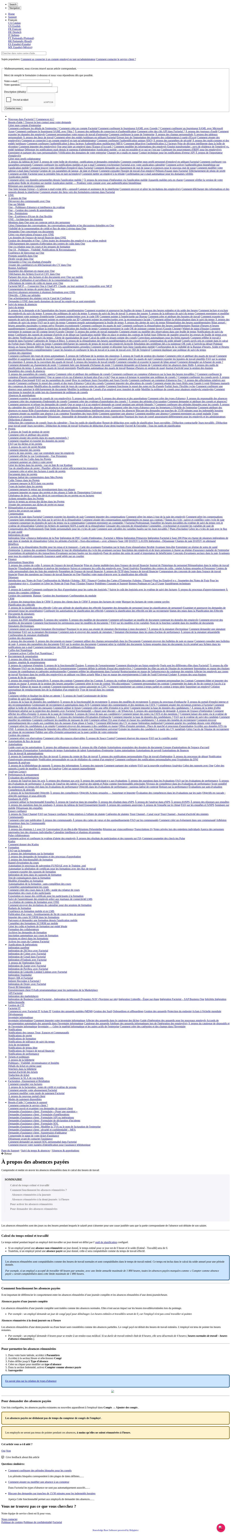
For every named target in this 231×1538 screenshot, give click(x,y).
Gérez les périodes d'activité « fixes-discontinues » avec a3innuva (83, 541)
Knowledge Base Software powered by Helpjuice (115, 1530)
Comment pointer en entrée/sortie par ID (58, 319)
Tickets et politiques (18, 1056)
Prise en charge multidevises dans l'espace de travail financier (116, 565)
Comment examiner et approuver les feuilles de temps (113, 310)
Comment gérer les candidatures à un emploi (31, 726)
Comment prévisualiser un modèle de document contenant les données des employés (153, 619)
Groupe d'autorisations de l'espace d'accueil (186, 747)
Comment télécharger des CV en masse (117, 723)
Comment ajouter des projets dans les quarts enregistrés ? (38, 437)
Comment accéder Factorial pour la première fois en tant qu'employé (44, 173)
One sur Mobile (16, 204)
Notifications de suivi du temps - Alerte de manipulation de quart (54, 337)
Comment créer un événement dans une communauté (187, 820)
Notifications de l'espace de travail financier (31, 1050)
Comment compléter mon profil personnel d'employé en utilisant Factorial (160, 161)
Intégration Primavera (135, 538)
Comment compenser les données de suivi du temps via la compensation (46, 522)
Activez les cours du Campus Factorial (28, 941)
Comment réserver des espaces (132, 738)
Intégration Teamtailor (20, 974)
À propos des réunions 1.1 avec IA (26, 829)
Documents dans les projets (22, 474)
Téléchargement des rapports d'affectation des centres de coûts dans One (46, 243)
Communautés (16, 817)
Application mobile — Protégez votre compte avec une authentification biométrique (96, 183)
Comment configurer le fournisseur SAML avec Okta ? (44, 131)
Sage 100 (123, 541)
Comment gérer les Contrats (88, 680)
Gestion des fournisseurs (56, 595)
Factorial (57, 1522)
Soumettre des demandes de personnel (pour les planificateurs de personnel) (142, 607)
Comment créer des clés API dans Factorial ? (161, 131)
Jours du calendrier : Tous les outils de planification (74, 422)
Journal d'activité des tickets (23, 1072)
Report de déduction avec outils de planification (127, 422)
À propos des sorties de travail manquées (96, 331)
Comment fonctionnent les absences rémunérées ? (38, 1190)
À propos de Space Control (100, 738)
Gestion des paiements (20, 595)
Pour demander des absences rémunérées (33, 1208)
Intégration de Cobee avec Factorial (27, 953)
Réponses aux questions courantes (26, 186)
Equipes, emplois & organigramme (26, 662)
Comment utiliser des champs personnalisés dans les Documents (107, 641)
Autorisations (15, 744)
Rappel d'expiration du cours (23, 862)
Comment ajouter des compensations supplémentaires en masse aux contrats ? (123, 519)
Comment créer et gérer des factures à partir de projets (36, 471)
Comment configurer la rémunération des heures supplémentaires (156, 325)
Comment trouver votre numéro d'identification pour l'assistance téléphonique (49, 1144)
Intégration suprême (18, 947)
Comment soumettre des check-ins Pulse (163, 838)
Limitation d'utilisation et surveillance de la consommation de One (43, 280)
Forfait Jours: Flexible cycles (180, 386)
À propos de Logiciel (19, 589)
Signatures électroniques (21, 626)
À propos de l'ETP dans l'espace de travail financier (131, 571)
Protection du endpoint (179, 1011)
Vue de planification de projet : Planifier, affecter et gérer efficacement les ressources (53, 468)
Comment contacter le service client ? (116, 59)
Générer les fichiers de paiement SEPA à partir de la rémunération (70, 525)
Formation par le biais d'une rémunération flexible (128, 547)
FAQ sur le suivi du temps (51, 322)
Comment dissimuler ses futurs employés (137, 665)
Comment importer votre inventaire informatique (59, 1020)
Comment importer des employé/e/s (37, 146)
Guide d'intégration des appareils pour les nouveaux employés (173, 1020)
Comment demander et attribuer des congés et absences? (197, 401)
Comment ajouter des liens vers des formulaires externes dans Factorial (77, 192)
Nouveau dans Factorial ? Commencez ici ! (31, 119)
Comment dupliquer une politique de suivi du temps (178, 349)
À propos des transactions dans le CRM (29, 601)
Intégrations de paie (18, 535)
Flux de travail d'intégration (157, 756)
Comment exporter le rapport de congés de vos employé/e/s (39, 398)
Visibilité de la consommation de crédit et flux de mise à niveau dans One (47, 228)
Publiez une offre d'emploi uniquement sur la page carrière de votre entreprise (76, 732)
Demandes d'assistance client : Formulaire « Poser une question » (42, 1111)
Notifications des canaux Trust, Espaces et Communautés (38, 1032)
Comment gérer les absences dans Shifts (172, 365)
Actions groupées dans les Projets (26, 498)
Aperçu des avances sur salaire (24, 510)
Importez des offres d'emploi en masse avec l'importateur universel (82, 729)
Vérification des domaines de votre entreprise (82, 152)
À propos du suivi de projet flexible (27, 447)
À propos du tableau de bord (23, 161)
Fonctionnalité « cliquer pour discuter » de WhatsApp (104, 710)
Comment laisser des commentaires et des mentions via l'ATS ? (123, 704)
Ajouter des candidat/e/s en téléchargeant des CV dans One (39, 264)
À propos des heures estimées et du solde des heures (170, 310)
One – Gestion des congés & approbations (30, 210)
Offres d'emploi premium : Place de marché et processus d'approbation (156, 726)
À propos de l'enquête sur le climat (161, 805)
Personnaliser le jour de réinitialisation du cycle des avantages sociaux (84, 550)
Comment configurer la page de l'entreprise (132, 134)
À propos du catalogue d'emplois (25, 665)
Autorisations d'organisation (23, 750)
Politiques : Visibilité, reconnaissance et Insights (33, 1062)
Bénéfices (13, 544)
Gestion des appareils (155, 1011)
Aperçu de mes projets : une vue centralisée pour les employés (41, 453)
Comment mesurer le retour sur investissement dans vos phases (41, 489)
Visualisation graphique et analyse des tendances (44, 568)
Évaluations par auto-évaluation (205, 786)
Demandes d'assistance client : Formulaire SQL (33, 1123)
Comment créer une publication (25, 820)
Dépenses (13, 577)
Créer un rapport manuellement (78, 768)
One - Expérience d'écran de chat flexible (30, 216)
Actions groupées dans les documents (163, 644)
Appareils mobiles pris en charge (165, 180)
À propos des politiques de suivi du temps (65, 313)
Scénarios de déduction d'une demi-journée (101, 425)
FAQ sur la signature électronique (40, 632)
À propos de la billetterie (21, 1059)
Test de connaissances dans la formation (29, 877)
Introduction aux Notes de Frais (25, 580)
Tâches (12, 692)
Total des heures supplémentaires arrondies (67, 346)
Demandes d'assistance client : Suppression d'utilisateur (37, 1132)
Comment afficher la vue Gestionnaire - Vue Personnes (37, 456)
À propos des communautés (57, 820)
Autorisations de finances (175, 750)
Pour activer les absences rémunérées (31, 1204)
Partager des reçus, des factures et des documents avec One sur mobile (45, 277)
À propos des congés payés (86, 398)
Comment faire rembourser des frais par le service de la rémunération (44, 519)
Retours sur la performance (173, 786)
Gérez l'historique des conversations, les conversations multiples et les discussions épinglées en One (61, 225)
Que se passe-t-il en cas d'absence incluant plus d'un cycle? (78, 377)
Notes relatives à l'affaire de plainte (86, 814)
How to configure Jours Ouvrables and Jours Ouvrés (100, 380)
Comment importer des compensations (105, 516)
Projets (11, 428)
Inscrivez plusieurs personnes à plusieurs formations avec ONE (41, 292)
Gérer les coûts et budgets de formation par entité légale (37, 926)
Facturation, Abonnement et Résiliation (29, 1081)
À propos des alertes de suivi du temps (144, 322)
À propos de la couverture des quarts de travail (48, 362)
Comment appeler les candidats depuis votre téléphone (192, 723)
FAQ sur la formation (19, 850)
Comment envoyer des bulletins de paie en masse (167, 641)
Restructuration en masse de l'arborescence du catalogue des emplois (156, 671)
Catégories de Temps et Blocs (49, 340)
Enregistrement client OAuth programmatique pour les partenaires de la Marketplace (53, 990)
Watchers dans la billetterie (22, 1069)
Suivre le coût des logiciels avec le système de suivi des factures (143, 589)
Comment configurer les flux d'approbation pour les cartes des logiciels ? (70, 589)
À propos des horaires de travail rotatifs (94, 362)
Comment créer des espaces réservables (64, 738)
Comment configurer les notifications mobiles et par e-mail (63, 164)
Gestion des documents (20, 638)
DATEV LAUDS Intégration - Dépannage (152, 541)
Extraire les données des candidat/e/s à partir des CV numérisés (152, 729)
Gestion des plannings (20, 352)
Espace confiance (17, 811)
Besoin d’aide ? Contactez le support (27, 1102)
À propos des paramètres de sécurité (172, 140)
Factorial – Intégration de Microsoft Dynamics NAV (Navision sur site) (80, 999)
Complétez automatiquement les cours (28, 886)
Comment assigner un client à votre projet (30, 462)
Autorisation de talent (74, 750)
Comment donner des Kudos (23, 844)
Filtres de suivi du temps (38, 343)
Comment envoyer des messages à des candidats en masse (87, 726)
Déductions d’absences (20, 419)
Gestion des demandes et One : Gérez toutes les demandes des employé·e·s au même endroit (57, 240)
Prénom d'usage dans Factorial (171, 170)
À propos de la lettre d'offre (206, 707)
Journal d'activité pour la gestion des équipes (189, 368)
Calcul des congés (94, 383)
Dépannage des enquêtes (29, 808)
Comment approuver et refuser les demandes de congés (37, 404)
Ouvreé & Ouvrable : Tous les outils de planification (153, 425)
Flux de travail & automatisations (25, 753)
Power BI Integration (19, 987)
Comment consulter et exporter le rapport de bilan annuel (146, 362)
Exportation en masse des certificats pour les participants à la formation (45, 896)
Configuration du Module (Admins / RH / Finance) (69, 580)
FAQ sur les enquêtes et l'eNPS (197, 805)
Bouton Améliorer (17, 268)
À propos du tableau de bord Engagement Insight (79, 805)
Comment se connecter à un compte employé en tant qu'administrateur (58, 59)
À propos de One (17, 198)
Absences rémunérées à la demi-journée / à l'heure (40, 1199)
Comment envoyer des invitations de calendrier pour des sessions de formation (49, 905)
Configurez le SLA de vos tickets (25, 1078)
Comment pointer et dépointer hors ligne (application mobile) (123, 346)
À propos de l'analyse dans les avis (26, 780)
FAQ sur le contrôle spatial (163, 738)
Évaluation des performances (23, 777)
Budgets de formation (19, 908)
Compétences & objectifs (21, 789)
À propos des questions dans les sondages (30, 805)
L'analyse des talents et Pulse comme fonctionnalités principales (111, 783)
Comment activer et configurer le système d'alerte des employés (42, 838)
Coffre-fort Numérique (20, 650)
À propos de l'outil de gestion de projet (28, 431)
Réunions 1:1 (15, 826)
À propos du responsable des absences (206, 398)
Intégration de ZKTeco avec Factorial (28, 950)
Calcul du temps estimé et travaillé (29, 1185)
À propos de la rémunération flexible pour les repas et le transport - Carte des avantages (54, 547)
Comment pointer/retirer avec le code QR (77, 316)
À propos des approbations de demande (155, 710)
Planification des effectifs (21, 604)
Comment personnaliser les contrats (150, 683)
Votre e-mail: (11, 81)
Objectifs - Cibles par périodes (24, 295)
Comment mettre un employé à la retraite (103, 173)
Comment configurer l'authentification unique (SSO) (125, 140)
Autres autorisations (124, 750)
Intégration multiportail (150, 723)
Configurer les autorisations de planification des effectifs (73, 610)
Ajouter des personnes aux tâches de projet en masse (36, 504)
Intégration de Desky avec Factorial (27, 984)
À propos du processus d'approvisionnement (201, 589)
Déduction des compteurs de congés (27, 422)
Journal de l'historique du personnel (169, 565)
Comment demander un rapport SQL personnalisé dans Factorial (42, 1141)
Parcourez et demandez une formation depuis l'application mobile (42, 920)
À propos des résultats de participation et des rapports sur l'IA (108, 838)
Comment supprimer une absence (116, 413)
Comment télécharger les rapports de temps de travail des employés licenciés (92, 343)
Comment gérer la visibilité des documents (119, 644)
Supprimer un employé (198, 686)
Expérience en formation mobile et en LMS (31, 911)
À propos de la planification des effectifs (29, 607)
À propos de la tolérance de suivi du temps (171, 313)
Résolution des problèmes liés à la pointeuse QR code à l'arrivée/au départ (173, 343)
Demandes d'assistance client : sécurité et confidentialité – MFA (42, 1129)
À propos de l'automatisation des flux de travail (33, 756)
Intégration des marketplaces (23, 996)
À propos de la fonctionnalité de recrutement (83, 701)
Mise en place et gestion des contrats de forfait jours (128, 334)
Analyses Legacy (17, 771)
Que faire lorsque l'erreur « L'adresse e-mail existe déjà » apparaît (43, 189)
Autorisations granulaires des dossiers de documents (135, 747)
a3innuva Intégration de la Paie (42, 538)
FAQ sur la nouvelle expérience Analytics (160, 765)
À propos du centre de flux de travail (78, 756)
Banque (37, 595)
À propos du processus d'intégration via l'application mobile (116, 180)
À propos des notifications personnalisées (121, 756)
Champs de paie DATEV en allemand (195, 541)
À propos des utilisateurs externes (61, 747)
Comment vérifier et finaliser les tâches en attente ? (35, 695)
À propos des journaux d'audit (201, 131)
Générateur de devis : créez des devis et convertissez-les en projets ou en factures (51, 495)
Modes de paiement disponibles (25, 1099)
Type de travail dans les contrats (97, 689)
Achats (12, 586)
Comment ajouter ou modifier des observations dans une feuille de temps (157, 331)
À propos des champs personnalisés (174, 134)
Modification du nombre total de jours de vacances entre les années (69, 386)
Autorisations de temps (50, 750)
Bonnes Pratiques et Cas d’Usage (146, 583)
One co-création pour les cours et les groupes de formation (39, 246)
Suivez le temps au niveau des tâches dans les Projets (36, 501)
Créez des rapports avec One (198, 765)
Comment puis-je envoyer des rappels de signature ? (86, 632)
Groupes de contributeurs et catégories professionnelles (37, 671)
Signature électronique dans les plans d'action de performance (147, 632)
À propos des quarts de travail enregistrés (54, 368)
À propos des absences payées (95, 407)
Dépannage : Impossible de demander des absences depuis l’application (86, 416)
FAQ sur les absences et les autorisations (56, 407)
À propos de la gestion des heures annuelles (50, 683)
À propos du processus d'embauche (168, 701)
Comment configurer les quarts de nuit (100, 325)
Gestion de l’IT (16, 1005)
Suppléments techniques (178, 583)
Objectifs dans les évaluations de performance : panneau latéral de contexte (118, 786)
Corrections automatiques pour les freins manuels (163, 337)
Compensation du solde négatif (164, 340)
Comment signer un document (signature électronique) (37, 629)
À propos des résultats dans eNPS (116, 802)
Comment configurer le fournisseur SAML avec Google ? (128, 128)
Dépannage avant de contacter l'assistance (30, 1138)
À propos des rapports (91, 765)
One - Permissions (18, 213)
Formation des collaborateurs (23, 929)
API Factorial (15, 993)
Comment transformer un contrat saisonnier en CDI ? (79, 686)
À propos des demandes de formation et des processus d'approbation (44, 856)
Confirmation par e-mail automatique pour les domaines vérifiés (159, 173)
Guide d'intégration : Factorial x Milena (102, 538)
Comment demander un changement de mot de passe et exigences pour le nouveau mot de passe (145, 167)
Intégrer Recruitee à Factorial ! (24, 981)
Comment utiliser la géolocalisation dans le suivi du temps (184, 319)
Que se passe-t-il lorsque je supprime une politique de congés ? (144, 377)
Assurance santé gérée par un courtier (64, 556)
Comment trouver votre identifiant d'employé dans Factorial (61, 167)
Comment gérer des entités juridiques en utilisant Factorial (85, 137)
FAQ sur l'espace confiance (52, 814)
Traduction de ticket (18, 1075)
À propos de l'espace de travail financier (62, 565)
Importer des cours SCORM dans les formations (33, 917)
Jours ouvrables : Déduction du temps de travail (52, 425)
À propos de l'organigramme (100, 665)
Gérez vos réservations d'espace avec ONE (31, 234)
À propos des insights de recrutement (176, 720)
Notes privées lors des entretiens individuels (176, 829)
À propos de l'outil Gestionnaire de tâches (85, 695)
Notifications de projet (20, 1035)
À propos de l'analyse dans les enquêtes (76, 802)
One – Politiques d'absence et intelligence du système (36, 207)
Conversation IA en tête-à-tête (62, 829)
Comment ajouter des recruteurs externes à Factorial (185, 704)
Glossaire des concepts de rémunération (127, 525)
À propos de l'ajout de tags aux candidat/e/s (98, 714)
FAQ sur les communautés (144, 820)
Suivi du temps (16, 307)
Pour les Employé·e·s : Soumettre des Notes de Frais (181, 580)
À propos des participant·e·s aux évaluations (103, 780)
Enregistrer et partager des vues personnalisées (32, 152)
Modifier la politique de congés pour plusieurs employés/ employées (177, 389)
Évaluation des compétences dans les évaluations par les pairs (169, 792)
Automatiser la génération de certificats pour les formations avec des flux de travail (52, 868)
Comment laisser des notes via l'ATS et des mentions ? (150, 714)
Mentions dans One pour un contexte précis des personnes (39, 222)
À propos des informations (65, 765)
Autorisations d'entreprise (100, 750)
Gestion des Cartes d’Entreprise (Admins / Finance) (125, 580)
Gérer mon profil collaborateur (24, 158)
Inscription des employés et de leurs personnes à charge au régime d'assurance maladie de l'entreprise (175, 550)
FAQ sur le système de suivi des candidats (196, 717)
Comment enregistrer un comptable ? (105, 522)
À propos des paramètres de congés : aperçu (31, 374)
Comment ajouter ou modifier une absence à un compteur (38, 413)
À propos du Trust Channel (22, 814)
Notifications (15, 1029)
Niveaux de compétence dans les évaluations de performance (178, 783)
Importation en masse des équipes (211, 668)
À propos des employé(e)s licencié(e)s (28, 680)
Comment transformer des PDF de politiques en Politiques (64, 647)
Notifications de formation (22, 1038)
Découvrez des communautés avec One (29, 201)
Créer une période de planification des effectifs (76, 607)
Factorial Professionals (137, 522)
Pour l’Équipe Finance (82, 583)
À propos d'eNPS (180, 802)
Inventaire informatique (20, 1017)
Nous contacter (9, 1519)
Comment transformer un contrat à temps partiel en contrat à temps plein (146, 686)
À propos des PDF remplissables (25, 619)
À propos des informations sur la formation (31, 853)
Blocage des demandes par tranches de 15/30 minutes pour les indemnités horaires (179, 410)
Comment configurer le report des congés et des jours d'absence (50, 383)
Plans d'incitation (179, 528)
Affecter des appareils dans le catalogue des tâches (112, 1020)
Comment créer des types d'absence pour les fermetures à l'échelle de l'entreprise (154, 407)
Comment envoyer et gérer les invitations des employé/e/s (150, 189)
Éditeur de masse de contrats (35, 686)
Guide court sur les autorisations (25, 747)
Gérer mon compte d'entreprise (24, 125)
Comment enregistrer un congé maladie (190, 413)
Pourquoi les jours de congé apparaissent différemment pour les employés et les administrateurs (174, 416)
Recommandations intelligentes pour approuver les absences (103, 410)
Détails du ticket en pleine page (24, 1065)
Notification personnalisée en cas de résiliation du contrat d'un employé (76, 759)
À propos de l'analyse (49, 768)
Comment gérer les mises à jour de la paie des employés (155, 516)
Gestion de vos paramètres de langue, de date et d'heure (68, 170)
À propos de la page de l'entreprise (55, 714)
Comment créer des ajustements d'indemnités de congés (37, 401)
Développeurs (15, 1014)
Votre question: (12, 84)
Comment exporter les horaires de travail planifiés (178, 359)
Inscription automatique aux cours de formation (33, 935)
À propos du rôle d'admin (93, 747)
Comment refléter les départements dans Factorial (93, 671)
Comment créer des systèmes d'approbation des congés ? (98, 401)
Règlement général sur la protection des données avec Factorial (41, 710)
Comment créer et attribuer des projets (28, 434)
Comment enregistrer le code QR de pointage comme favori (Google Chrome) (140, 328)
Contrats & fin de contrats (22, 677)
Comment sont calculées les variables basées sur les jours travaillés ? (133, 528)
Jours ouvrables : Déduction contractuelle (176, 422)
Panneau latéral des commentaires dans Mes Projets (35, 477)
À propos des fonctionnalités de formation (30, 859)
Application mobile (18, 176)
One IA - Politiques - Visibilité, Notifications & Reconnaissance (42, 249)
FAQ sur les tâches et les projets (25, 443)
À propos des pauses (137, 313)
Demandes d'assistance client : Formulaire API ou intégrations (41, 1117)
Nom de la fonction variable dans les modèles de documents (182, 623)
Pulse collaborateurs (18, 835)
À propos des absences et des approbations (124, 398)
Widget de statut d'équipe (196, 328)
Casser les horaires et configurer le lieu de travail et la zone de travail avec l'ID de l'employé (101, 349)
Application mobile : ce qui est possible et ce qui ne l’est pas (128, 149)
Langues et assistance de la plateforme (98, 189)
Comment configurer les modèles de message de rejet (60, 720)
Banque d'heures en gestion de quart (145, 368)
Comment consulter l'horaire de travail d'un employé (127, 170)
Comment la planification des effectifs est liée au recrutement (136, 610)
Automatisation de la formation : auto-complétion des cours (39, 883)
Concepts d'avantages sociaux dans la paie (195, 553)
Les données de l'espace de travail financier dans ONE (37, 237)
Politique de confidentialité (38, 1522)
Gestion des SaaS (103, 1011)
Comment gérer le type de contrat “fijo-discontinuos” (103, 683)
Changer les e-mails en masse (122, 152)
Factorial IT (14, 1008)
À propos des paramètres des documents (37, 644)
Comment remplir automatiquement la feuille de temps (95, 322)
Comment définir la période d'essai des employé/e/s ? (105, 668)
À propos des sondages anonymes (124, 805)
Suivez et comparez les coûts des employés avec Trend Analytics (104, 568)
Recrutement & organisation (23, 656)
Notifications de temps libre (22, 1047)
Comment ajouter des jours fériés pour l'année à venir (181, 383)
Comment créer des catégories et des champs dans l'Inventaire (153, 1026)
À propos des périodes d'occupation (148, 401)
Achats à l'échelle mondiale (206, 1011)
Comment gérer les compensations (204, 516)
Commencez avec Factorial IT (24, 1011)
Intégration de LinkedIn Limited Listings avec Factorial (37, 971)
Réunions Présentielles (90, 829)
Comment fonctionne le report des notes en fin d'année (135, 386)
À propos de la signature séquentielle (200, 632)
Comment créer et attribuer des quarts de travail (190, 355)
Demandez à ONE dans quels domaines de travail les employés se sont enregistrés (51, 301)
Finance (12, 559)
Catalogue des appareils (96, 1023)
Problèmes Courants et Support (111, 583)
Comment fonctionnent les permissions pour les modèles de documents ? (71, 623)
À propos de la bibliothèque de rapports (29, 765)
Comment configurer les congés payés (198, 377)
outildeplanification (106, 1242)
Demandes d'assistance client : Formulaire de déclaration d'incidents (44, 1120)
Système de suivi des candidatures (26, 698)
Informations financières (21, 562)
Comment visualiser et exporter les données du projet (36, 440)
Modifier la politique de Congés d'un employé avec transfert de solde (104, 389)
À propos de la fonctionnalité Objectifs (28, 792)
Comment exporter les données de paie (63, 516)
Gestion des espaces (18, 735)
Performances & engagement (23, 774)
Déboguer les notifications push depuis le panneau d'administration (60, 149)
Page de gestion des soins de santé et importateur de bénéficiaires (137, 553)
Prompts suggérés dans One (23, 255)
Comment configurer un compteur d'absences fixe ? (156, 380)
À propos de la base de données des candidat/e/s (33, 701)
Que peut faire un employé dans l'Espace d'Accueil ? (85, 146)
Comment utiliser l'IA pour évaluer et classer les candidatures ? (122, 720)
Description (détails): (15, 91)
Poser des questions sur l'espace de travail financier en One (49, 574)
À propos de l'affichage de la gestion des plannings (92, 355)
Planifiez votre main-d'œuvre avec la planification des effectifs (114, 574)
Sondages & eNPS (18, 798)
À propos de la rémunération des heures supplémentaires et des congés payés (106, 340)
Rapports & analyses (19, 762)
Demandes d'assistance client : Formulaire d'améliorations (38, 1114)
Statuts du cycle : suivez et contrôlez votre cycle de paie (194, 519)
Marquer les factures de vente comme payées (145, 601)
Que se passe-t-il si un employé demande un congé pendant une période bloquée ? (111, 404)
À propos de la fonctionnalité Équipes (64, 665)
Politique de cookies (12, 1522)
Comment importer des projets (24, 450)
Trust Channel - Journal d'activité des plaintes (184, 814)
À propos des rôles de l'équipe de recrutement (32, 659)
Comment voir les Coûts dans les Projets (29, 459)
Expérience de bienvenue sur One (26, 252)
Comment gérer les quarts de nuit (134, 359)
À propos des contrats (61, 680)
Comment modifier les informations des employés (140, 146)
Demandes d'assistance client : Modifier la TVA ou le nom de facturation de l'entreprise (54, 1126)
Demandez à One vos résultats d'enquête (29, 261)
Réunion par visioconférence (118, 829)
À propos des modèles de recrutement (128, 701)
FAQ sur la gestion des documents (78, 644)
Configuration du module (82, 595)
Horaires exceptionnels (67, 325)
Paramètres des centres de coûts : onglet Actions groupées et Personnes (177, 568)
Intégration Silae (17, 538)
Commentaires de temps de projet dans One (31, 289)
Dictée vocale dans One (20, 258)
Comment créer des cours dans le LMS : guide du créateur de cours (44, 890)
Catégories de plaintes (117, 814)
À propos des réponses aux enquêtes (209, 802)
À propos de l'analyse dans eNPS (152, 802)
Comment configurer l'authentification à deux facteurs (55, 143)
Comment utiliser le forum (67, 707)
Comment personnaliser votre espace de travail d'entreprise (77, 134)
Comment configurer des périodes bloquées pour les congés (187, 404)
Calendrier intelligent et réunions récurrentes (76, 832)
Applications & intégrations (22, 944)
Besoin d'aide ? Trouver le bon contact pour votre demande (39, 122)
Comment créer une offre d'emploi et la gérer (105, 707)
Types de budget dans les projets (25, 486)
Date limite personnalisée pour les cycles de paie (70, 528)
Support (12, 17)
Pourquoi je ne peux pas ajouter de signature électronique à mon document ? (107, 629)
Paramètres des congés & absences (26, 371)
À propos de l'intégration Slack (24, 962)
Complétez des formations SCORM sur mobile (33, 923)
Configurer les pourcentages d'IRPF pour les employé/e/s (191, 149)
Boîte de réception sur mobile (36, 183)
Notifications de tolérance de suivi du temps (31, 1041)
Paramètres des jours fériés (84, 413)
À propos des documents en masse (53, 641)
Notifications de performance (23, 1053)
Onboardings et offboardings (128, 1011)
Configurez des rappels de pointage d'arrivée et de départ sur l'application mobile (58, 334)
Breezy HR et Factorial (20, 978)
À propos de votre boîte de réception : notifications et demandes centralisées (79, 161)
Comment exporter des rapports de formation (32, 871)
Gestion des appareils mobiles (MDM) (72, 1011)
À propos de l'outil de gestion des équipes (142, 355)
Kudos (11, 841)
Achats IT (46, 1011)
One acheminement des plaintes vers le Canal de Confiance (39, 298)
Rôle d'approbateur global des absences (50, 410)
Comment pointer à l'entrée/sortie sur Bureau (123, 316)
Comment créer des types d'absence (167, 398)
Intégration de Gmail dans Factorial (27, 956)
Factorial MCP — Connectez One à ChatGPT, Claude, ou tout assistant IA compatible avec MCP (60, 286)
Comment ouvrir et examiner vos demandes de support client (40, 1108)
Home (11, 13)
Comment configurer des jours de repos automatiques (36, 355)
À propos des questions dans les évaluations (151, 780)
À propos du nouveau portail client (26, 1096)
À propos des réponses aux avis (62, 780)
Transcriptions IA (143, 829)
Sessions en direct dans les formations (28, 938)
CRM (11, 598)
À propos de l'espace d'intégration (194, 710)
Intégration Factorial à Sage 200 (165, 538)
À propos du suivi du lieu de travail (106, 313)
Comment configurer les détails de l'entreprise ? (33, 128)
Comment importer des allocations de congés (128, 383)
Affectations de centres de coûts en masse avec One (35, 283)
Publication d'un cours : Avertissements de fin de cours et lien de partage (46, 914)
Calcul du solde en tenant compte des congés (113, 337)
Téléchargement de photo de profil (207, 170)
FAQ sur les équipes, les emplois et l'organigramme (48, 668)
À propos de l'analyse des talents (59, 783)
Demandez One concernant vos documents (31, 231)
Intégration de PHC (70, 538)
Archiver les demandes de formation (27, 932)
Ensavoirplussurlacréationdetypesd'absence (30, 1381)
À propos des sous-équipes (192, 674)
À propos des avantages (33, 550)
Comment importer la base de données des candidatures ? (160, 707)
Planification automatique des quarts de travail (101, 368)
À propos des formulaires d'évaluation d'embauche (84, 717)
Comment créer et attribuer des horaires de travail (174, 316)
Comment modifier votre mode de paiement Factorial (36, 1093)
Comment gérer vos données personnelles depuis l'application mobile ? (45, 180)
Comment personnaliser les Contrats (174, 680)
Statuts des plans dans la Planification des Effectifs (196, 610)
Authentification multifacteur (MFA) (103, 143)
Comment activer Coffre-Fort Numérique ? (31, 653)
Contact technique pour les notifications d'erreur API (167, 152)
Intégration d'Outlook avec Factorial (27, 959)
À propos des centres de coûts (24, 565)
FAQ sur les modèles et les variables (130, 623)
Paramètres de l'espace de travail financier (81, 571)
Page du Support (10, 1150)
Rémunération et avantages (22, 507)
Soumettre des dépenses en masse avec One (31, 271)
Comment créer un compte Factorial (78, 128)
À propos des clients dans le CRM (69, 601)
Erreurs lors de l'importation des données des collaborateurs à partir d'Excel (156, 137)
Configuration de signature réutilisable (28, 635)
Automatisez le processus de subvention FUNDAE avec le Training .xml (47, 865)
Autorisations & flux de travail (24, 741)
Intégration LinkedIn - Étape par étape (139, 999)
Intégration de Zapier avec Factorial (27, 965)
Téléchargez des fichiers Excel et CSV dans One (34, 274)
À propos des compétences (64, 792)
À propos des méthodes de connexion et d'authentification (105, 131)
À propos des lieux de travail (38, 137)
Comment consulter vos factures (25, 1084)
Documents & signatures (21, 613)
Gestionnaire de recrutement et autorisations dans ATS (60, 704)
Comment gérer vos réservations (25, 738)
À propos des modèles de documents (88, 619)
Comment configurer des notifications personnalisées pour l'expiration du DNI (156, 759)
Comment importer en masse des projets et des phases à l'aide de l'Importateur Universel (55, 492)
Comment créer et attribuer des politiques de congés (83, 374)
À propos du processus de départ (190, 756)
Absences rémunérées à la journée (31, 1194)
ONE (11, 195)
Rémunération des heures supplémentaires (188, 322)
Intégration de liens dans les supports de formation (34, 874)
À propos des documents (21, 641)
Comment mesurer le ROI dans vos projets (30, 483)
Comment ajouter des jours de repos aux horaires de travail (84, 359)
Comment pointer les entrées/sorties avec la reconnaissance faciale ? (116, 319)
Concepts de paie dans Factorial (25, 516)
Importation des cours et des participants (29, 893)
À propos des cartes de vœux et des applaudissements (101, 820)
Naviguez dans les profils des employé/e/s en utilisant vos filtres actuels (56, 674)
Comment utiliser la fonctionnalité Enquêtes (31, 802)
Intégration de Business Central (25, 999)
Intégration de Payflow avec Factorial (28, 968)
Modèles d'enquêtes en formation (25, 880)
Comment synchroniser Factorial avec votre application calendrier (130, 164)
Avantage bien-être (165, 547)
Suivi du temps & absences (22, 304)
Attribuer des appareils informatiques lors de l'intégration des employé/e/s (149, 1023)
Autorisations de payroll (148, 750)
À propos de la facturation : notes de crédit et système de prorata (42, 1087)
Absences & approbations (22, 395)
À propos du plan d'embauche (31, 729)
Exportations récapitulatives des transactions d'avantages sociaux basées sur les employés (55, 553)
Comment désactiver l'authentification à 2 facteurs (150, 143)
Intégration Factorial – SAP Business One (182, 999)
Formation (13, 847)
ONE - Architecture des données (25, 219)
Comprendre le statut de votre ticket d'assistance (33, 1135)
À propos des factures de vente (104, 601)
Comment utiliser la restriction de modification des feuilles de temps (62, 328)
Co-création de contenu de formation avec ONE (33, 902)
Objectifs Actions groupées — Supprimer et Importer (107, 792)
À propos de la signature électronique (168, 629)
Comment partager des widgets (120, 765)
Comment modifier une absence (152, 413)
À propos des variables (56, 619)
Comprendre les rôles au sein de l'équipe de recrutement (163, 668)
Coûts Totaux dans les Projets (24, 480)
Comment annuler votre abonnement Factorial (32, 1090)
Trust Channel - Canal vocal (145, 814)
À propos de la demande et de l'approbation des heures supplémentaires (46, 310)
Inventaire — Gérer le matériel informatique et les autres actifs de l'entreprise (78, 1026)
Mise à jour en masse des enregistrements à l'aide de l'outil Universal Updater (136, 674)
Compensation (16, 513)
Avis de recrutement (18, 1044)
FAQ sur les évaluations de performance (196, 780)
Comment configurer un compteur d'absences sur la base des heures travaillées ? (153, 374)
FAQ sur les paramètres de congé (53, 380)
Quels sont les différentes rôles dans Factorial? (184, 665)
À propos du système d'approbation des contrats (129, 680)
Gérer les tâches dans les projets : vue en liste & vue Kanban (40, 465)
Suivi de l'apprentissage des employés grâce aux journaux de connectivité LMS (50, 899)
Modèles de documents (20, 616)
